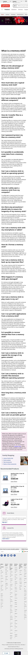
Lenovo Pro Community (16, 577)
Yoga (25, 586)
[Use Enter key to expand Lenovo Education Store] (21, 1)
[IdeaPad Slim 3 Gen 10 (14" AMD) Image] (5, 478)
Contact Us (20, 571)
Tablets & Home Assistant (11, 599)
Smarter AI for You (11, 580)
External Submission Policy (13, 646)
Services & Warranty (11, 625)
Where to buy (16, 603)
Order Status (20, 579)
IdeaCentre (25, 598)
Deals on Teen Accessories (9, 464)
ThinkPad (25, 579)
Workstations (11, 606)
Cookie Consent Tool (10, 644)
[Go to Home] (5, 5)
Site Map (23, 644)
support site (17, 446)
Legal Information (2, 595)
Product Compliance (16, 609)
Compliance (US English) (2, 588)
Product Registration (16, 593)
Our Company (2, 572)
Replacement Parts (11, 637)
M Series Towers (25, 590)
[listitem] (14, 477)
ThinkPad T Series (25, 569)
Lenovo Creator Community (16, 570)
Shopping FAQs (20, 587)
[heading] (18, 474)
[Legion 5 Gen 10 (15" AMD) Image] (5, 504)
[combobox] (15, 5)
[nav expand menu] (2, 9)
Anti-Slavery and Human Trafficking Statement (14, 648)
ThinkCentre (25, 595)
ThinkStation (25, 611)
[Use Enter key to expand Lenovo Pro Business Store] (10, 1)
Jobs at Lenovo (2, 600)
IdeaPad (25, 583)
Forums (16, 598)
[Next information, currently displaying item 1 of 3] (25, 20)
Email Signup (16, 588)
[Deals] (4, 14)
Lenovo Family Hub (8, 458)
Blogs (16, 600)
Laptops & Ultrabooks (11, 574)
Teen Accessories (7, 462)
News (2, 575)
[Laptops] (9, 14)
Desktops (11, 593)
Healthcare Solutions (6, 579)
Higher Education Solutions (6, 586)
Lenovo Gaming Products (11, 587)
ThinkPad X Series (25, 575)
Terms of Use (17, 644)
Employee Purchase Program (16, 624)
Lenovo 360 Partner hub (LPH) (6, 571)
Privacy (3, 644)
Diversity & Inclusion (2, 605)
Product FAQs (20, 583)
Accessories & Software (11, 618)
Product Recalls (11, 632)
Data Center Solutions (11, 611)
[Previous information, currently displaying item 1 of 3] (2, 20)
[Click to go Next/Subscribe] (19, 551)
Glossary (16, 631)
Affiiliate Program (16, 616)
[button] (26, 1)
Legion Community (16, 583)
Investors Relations (2, 580)
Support (20, 575)
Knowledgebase (16, 636)
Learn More (14, 481)
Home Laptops (7, 460)
